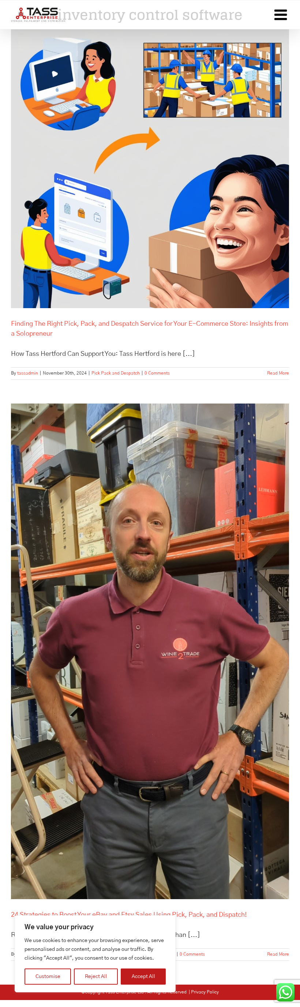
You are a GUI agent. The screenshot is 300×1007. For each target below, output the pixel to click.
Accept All (143, 976)
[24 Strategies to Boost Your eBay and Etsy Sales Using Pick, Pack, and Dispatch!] (150, 651)
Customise (47, 976)
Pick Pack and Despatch (115, 373)
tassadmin (27, 373)
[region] (95, 953)
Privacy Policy (205, 992)
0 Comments (157, 373)
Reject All (96, 976)
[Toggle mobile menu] (281, 14)
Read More (278, 373)
